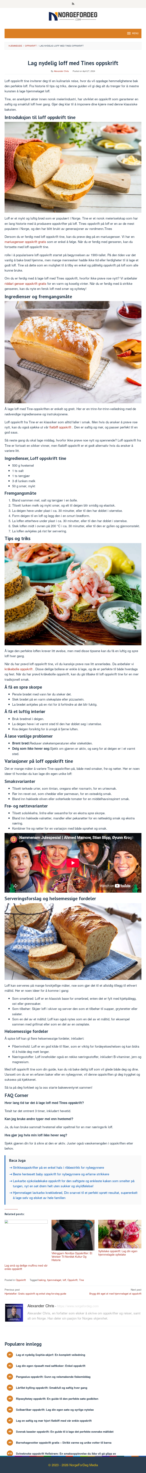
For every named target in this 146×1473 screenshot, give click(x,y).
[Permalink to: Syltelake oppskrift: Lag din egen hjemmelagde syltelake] (119, 1234)
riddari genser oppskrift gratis (26, 283)
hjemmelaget (54, 1280)
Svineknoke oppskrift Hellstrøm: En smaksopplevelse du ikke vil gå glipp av (66, 1454)
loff (64, 1280)
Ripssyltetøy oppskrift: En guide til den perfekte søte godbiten (57, 1399)
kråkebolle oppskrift (19, 668)
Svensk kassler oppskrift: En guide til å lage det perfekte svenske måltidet (64, 1432)
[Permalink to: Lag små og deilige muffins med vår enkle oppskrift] (26, 1241)
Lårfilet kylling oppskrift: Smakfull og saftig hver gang (51, 1388)
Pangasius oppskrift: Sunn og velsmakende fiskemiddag (53, 1377)
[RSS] (73, 4)
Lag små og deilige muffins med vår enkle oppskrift (26, 1267)
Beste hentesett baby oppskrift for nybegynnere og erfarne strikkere (61, 1174)
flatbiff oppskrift (60, 427)
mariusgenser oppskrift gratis (26, 241)
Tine (81, 1280)
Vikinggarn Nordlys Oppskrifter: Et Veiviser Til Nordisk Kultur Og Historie (72, 1256)
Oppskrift (21, 1280)
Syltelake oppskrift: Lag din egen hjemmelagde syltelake (117, 1252)
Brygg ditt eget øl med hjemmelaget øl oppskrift (115, 1291)
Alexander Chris (40, 1305)
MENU (135, 33)
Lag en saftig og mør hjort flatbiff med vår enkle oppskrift (54, 1421)
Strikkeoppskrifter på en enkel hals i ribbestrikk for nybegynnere (58, 1167)
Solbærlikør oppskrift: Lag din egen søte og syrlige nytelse (55, 1410)
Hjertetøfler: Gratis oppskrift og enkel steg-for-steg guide (35, 1291)
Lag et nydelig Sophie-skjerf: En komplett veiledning (50, 1355)
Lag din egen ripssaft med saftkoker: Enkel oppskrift (50, 1366)
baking (42, 1280)
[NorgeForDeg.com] (72, 15)
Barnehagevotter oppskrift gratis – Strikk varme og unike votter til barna (63, 1443)
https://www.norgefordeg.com (78, 1305)
